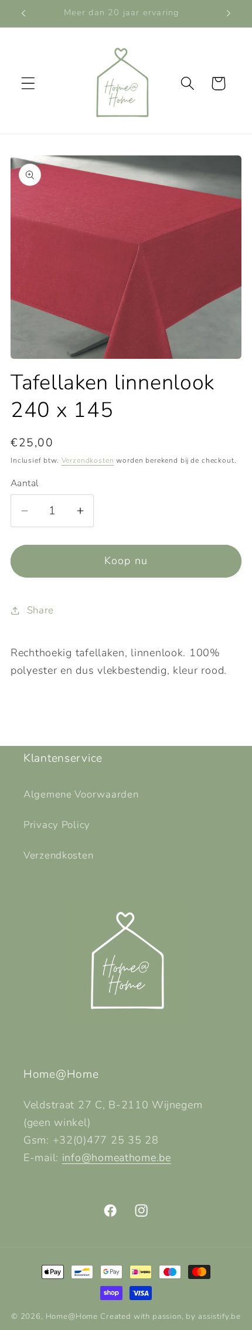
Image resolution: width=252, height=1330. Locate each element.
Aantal (25, 483)
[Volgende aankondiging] (228, 13)
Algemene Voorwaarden (80, 794)
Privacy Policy (56, 825)
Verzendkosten (88, 460)
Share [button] (40, 610)
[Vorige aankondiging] (23, 13)
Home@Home (72, 1316)
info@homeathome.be (116, 1158)
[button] (28, 83)
